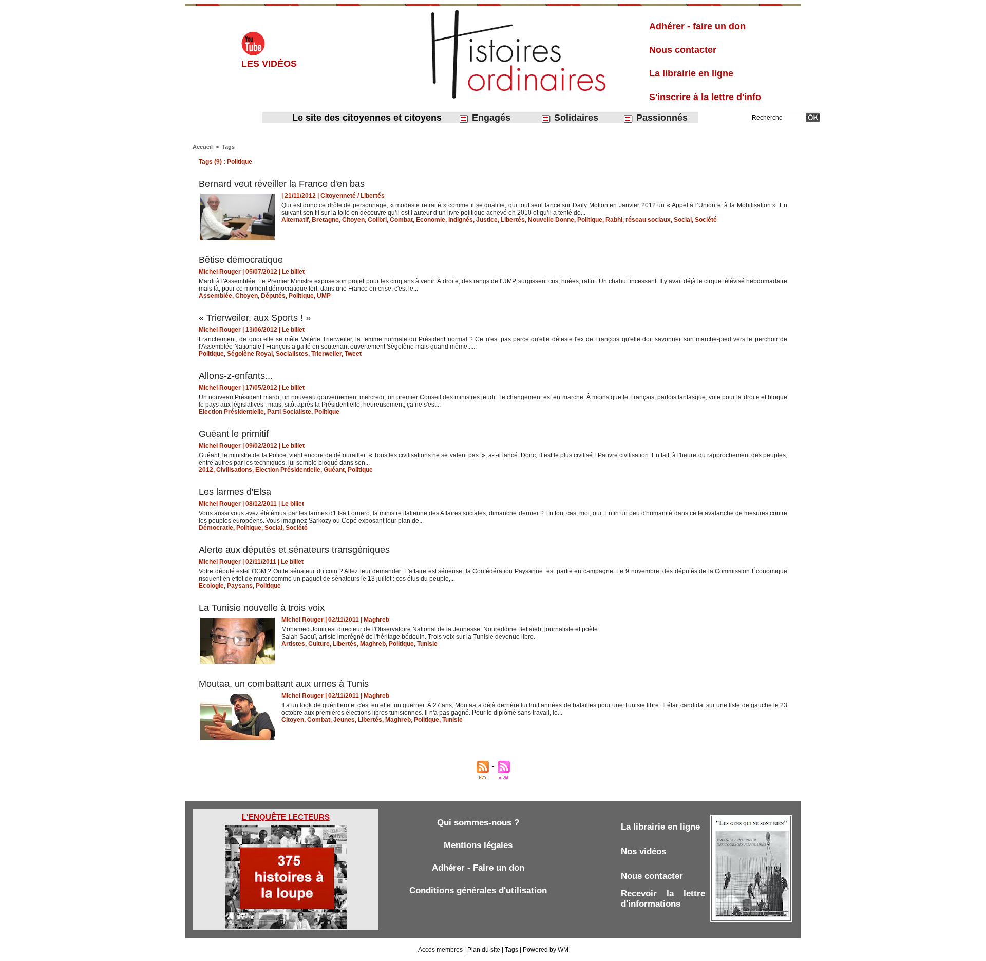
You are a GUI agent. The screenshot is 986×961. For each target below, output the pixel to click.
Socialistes (292, 353)
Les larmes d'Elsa (235, 492)
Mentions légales (478, 845)
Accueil (203, 147)
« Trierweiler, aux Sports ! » (255, 318)
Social (683, 219)
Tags (228, 147)
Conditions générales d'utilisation (478, 890)
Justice (487, 219)
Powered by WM (545, 949)
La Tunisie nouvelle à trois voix (262, 608)
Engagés (489, 117)
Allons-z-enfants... (236, 376)
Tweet (353, 353)
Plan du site (483, 949)
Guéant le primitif (234, 434)
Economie (430, 219)
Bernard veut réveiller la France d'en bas (282, 184)
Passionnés (661, 117)
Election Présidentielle (231, 411)
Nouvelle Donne (551, 219)
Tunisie (427, 643)
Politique (589, 219)
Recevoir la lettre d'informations (663, 899)
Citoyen (353, 219)
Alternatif (295, 219)
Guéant (334, 469)
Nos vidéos (643, 851)
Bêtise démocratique (241, 260)
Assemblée (215, 295)
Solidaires (575, 117)
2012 (206, 469)
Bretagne (325, 219)
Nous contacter (682, 50)
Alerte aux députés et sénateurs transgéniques (294, 550)
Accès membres (440, 949)
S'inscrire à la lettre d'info (705, 97)
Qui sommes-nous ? (478, 823)
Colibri (377, 219)
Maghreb (373, 643)
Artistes (293, 643)
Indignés (460, 219)
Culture (319, 643)
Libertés (513, 219)
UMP (324, 295)
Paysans (240, 585)
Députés (273, 295)
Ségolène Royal (250, 353)
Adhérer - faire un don (697, 26)
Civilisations (234, 469)
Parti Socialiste (289, 411)
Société (706, 219)
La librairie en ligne (691, 73)
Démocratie (216, 527)
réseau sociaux (648, 219)
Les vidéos (269, 64)
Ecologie (211, 585)
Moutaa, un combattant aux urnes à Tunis (284, 684)
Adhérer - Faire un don (478, 868)
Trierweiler (326, 353)
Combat (401, 219)
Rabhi (613, 219)
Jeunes (344, 719)
